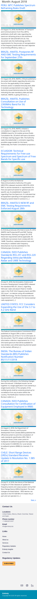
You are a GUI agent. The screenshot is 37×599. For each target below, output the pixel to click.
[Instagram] (27, 585)
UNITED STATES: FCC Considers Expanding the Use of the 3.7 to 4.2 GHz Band (18, 307)
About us (5, 539)
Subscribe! (9, 563)
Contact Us (6, 552)
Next (33, 500)
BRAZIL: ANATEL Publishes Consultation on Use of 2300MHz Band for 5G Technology (15, 103)
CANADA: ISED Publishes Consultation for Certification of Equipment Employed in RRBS (18, 403)
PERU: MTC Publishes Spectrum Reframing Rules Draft (18, 7)
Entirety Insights (7, 549)
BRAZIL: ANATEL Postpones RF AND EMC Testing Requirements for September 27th (18, 54)
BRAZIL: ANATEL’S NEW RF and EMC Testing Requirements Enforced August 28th (17, 205)
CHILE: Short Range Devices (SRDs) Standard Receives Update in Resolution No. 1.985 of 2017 (18, 456)
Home (4, 536)
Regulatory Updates (9, 546)
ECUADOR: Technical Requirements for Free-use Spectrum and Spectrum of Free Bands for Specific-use (18, 155)
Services (5, 543)
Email (4, 524)
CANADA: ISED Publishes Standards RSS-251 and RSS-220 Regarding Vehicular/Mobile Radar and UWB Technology (18, 256)
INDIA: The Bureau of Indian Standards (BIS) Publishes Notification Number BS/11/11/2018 (16, 355)
